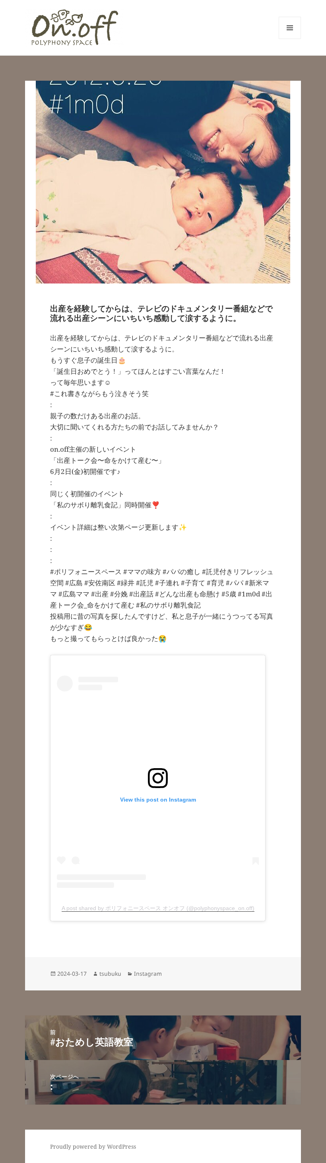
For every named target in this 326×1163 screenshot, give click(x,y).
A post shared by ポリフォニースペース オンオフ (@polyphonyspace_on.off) (158, 908)
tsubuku (110, 973)
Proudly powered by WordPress (93, 1146)
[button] (74, 27)
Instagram (148, 973)
